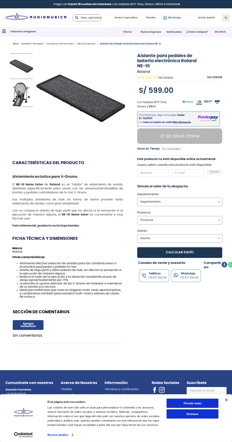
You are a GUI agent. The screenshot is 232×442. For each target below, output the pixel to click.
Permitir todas (193, 403)
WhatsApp (188, 273)
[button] (81, 98)
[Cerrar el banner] (226, 400)
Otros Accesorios (86, 44)
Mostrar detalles (57, 434)
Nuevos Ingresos (151, 32)
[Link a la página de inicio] (16, 43)
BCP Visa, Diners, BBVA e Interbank (155, 4)
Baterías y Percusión (32, 44)
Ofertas (127, 32)
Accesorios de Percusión (60, 44)
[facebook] (224, 265)
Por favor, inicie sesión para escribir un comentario (28, 325)
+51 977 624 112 (189, 277)
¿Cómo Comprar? (197, 32)
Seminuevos (174, 32)
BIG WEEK (220, 32)
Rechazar (192, 414)
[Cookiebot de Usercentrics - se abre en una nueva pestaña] (23, 435)
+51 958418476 (15, 393)
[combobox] (87, 17)
